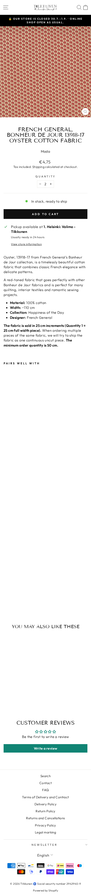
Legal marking (45, 832)
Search (45, 776)
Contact (45, 783)
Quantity (45, 176)
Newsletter (45, 844)
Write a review (45, 748)
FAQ (45, 790)
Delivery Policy (45, 804)
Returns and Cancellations (45, 818)
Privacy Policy (45, 825)
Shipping (38, 167)
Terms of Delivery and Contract (45, 797)
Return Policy (45, 811)
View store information (26, 244)
